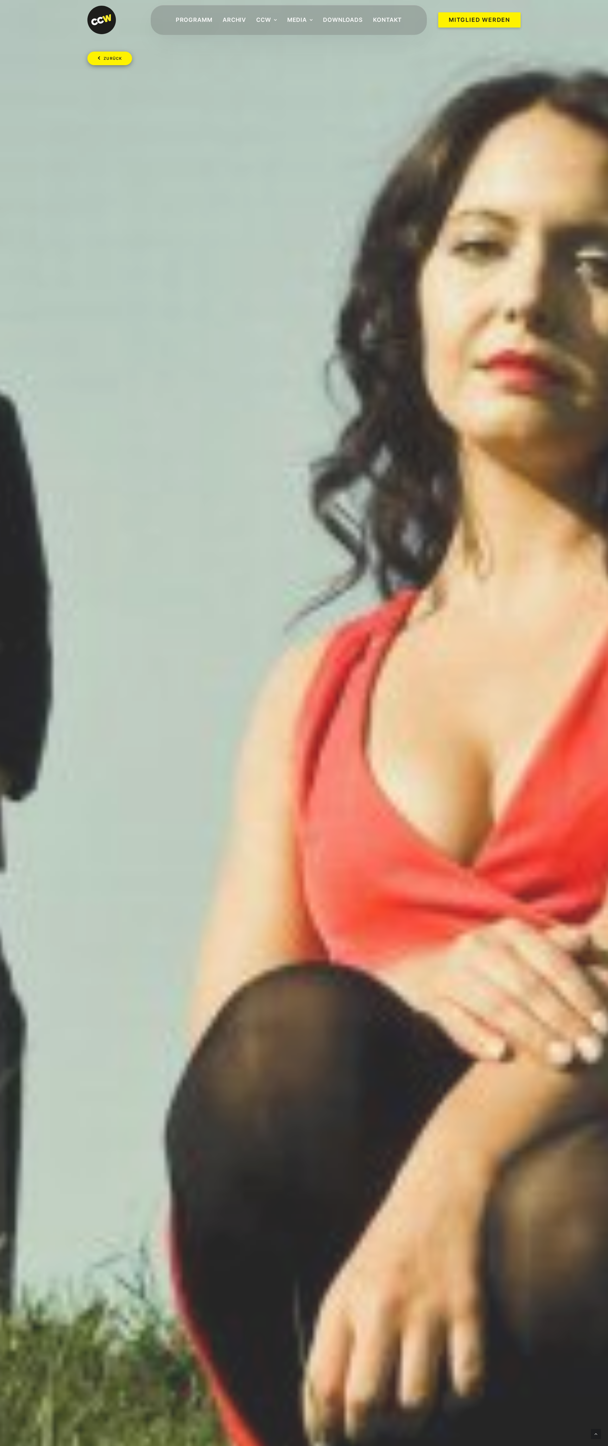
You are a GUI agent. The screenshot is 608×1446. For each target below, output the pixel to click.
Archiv (234, 19)
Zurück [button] (113, 58)
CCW (263, 19)
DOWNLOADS (343, 19)
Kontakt (387, 19)
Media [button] (297, 19)
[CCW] (101, 20)
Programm (194, 19)
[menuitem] (194, 20)
